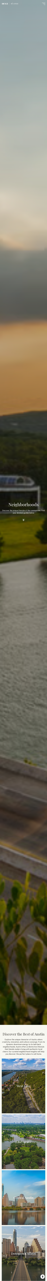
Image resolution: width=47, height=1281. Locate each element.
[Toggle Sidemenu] (43, 4)
